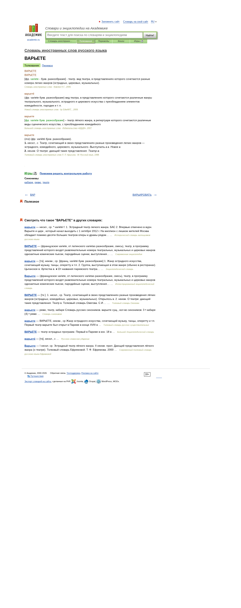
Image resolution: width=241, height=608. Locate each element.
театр (46, 182)
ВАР (32, 194)
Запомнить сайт (111, 21)
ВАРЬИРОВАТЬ (142, 194)
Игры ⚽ (138, 41)
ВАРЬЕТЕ (30, 246)
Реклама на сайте (89, 373)
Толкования (85, 41)
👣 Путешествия (35, 376)
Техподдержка (73, 373)
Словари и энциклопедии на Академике (76, 28)
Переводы (103, 41)
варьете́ (29, 338)
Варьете (30, 275)
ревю (38, 182)
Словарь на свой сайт (135, 21)
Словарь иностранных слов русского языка (60, 41)
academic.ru (33, 39)
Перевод (47, 65)
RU (152, 21)
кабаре (28, 182)
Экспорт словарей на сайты (37, 381)
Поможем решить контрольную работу (66, 173)
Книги (121, 41)
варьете (29, 227)
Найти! (150, 35)
